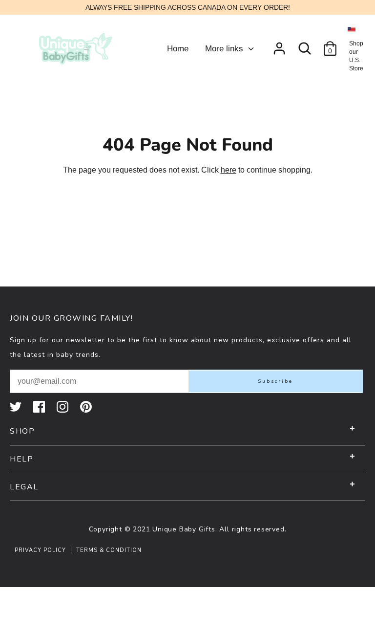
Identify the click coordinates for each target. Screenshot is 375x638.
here (228, 170)
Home (177, 48)
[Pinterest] (87, 407)
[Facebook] (40, 407)
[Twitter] (16, 407)
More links (225, 48)
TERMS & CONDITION (109, 550)
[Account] (279, 45)
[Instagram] (63, 407)
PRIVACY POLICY (40, 550)
